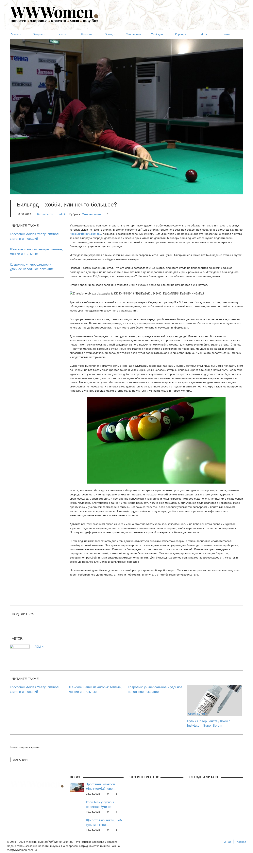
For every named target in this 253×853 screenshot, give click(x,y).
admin (62, 214)
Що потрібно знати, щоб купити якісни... (104, 822)
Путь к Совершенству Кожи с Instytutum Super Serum (208, 723)
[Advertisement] (171, 13)
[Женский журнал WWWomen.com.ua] (54, 14)
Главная (240, 842)
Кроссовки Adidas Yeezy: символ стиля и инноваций (34, 236)
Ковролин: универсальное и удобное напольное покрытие (32, 266)
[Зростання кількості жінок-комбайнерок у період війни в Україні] (77, 787)
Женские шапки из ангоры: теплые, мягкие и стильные (36, 251)
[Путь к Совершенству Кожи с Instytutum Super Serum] (214, 700)
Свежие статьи (91, 214)
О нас (227, 842)
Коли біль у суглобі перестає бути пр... (100, 804)
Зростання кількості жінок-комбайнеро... (101, 786)
